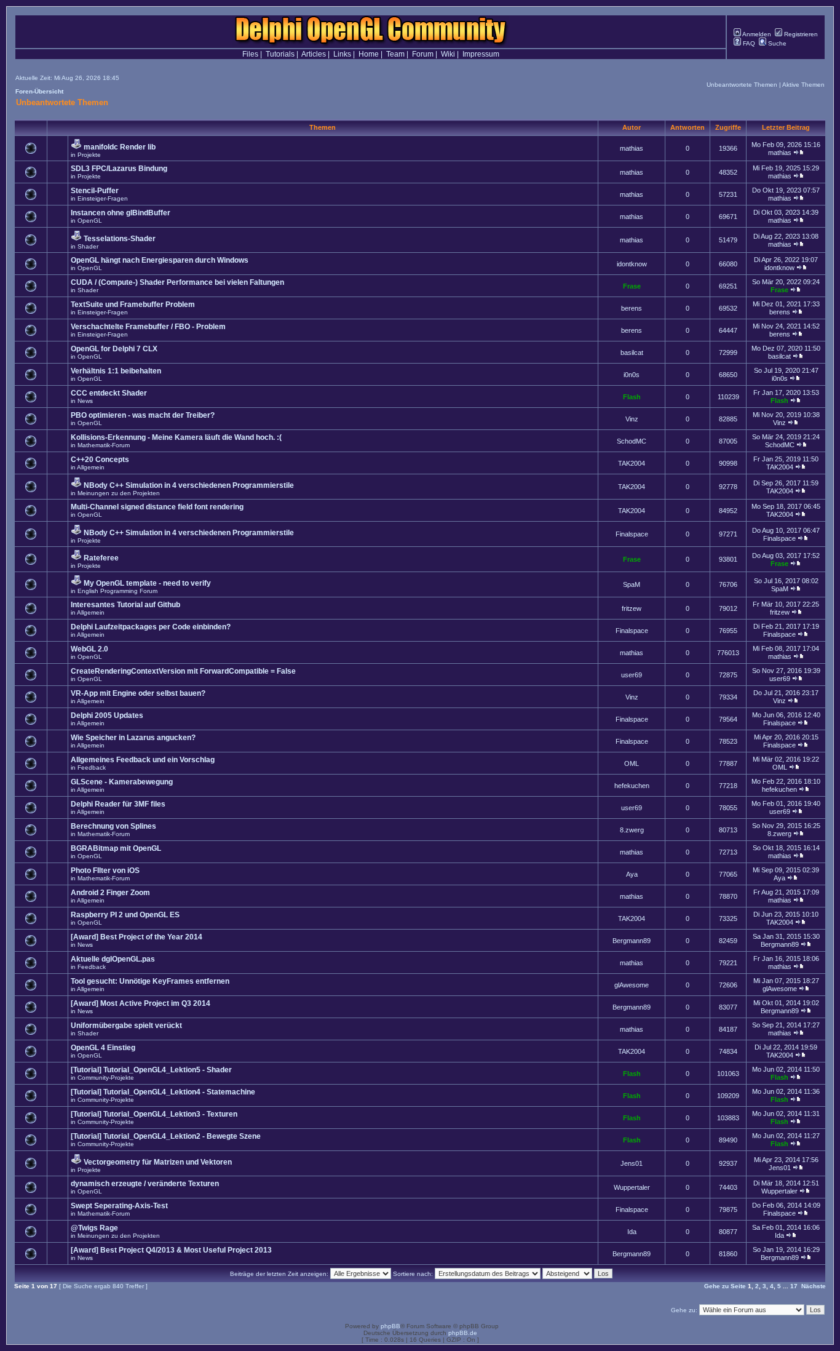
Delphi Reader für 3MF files (118, 804)
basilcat (631, 352)
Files (250, 54)
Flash (632, 397)
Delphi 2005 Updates (107, 715)
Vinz (631, 419)
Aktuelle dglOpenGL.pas (113, 959)
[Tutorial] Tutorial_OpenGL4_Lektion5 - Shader (151, 1070)
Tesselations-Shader (120, 238)
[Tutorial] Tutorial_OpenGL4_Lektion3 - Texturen (154, 1114)
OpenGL (89, 220)
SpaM (631, 584)
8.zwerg (632, 830)
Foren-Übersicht (39, 91)
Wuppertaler (632, 1187)
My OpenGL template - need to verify (147, 583)
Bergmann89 (631, 940)
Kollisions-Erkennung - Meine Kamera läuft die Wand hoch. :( (176, 437)
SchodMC (631, 441)
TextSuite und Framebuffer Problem (133, 304)
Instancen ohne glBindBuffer (120, 213)
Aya (632, 874)
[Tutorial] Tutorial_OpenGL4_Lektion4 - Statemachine (163, 1092)
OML (631, 763)
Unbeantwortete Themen (742, 84)
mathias (631, 148)
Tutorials (280, 54)
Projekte (89, 154)
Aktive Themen (803, 84)
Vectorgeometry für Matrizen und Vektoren (158, 1162)
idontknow (632, 264)
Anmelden (756, 34)
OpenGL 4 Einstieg (103, 1047)
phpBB (390, 1326)
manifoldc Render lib (120, 147)
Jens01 (631, 1163)
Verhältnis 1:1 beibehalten (116, 371)
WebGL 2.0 (89, 649)
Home (369, 54)
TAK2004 (631, 463)
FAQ (748, 43)
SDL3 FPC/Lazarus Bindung (119, 168)
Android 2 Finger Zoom (110, 892)
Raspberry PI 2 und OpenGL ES (125, 915)
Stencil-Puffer (95, 190)
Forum (423, 54)
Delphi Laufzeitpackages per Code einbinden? (151, 627)
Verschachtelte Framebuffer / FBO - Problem (148, 326)
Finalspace (632, 534)
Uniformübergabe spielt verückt (126, 1025)
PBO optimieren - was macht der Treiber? (143, 415)
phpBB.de (462, 1332)
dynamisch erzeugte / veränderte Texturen (145, 1183)
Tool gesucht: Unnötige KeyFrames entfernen (150, 981)
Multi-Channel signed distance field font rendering (157, 507)
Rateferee (101, 558)
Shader (87, 246)
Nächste (813, 1286)
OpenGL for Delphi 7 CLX (114, 349)
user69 (631, 675)
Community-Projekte (105, 1077)
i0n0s (632, 374)
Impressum (480, 54)
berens (631, 308)
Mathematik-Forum (103, 445)
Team (395, 54)
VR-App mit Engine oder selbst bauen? (138, 693)
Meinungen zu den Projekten (118, 493)
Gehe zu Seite (725, 1286)
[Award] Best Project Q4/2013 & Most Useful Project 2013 (171, 1250)
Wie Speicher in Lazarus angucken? (133, 737)
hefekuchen (631, 785)
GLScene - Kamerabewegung (122, 782)
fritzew (631, 608)
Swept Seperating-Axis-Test (119, 1206)
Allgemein (91, 467)
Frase (632, 286)
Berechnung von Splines (113, 826)
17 (794, 1286)
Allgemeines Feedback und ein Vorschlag (143, 759)
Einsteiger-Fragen (102, 198)
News (85, 400)
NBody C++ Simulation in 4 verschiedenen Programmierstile (189, 485)
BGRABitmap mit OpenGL (116, 848)
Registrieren (800, 34)
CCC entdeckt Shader (109, 393)
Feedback (91, 767)
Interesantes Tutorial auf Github (125, 604)
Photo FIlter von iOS (105, 870)
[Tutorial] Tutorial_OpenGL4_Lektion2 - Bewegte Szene (166, 1136)
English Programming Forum (117, 591)
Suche (776, 43)
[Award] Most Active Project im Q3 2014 (140, 1003)
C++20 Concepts (100, 459)
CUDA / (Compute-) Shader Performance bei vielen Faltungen (177, 282)
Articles (313, 54)
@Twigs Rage (94, 1228)
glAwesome (631, 985)
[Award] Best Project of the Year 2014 (136, 937)
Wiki (448, 54)
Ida (631, 1231)
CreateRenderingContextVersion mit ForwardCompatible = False (183, 671)
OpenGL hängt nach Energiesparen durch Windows (159, 260)
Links (342, 54)
